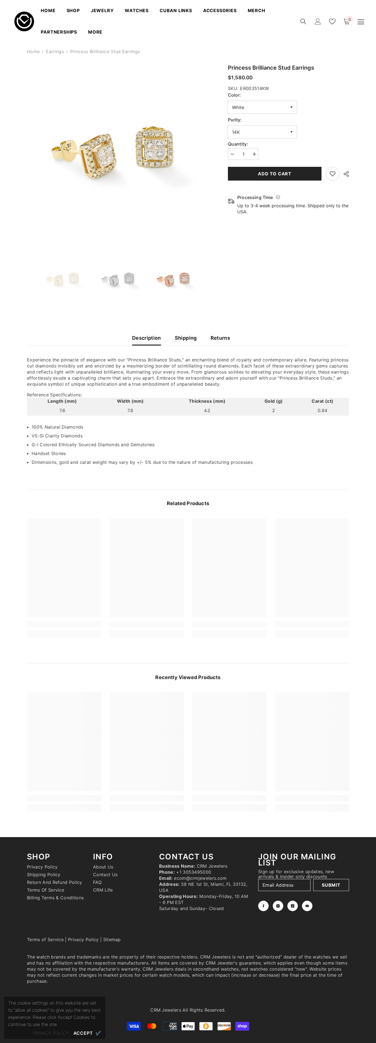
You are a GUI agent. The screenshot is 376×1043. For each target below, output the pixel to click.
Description (146, 338)
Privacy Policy (83, 939)
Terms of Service (45, 939)
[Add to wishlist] (332, 174)
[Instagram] (278, 906)
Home (33, 51)
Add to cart (274, 173)
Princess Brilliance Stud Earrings (271, 67)
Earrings (55, 51)
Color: (234, 95)
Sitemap (112, 939)
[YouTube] (307, 906)
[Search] (303, 21)
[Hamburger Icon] (361, 22)
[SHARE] (344, 174)
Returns (220, 338)
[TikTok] (292, 906)
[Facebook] (263, 906)
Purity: (235, 119)
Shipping (186, 338)
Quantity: (238, 144)
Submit (331, 885)
